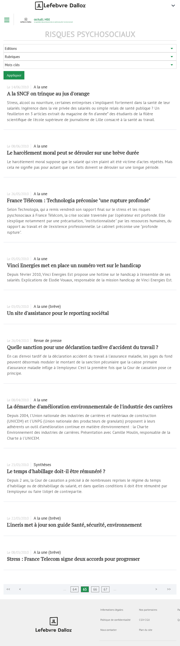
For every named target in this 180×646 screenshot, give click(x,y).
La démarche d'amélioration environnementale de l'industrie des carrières (89, 406)
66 (95, 589)
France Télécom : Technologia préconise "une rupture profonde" (78, 200)
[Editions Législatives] (54, 624)
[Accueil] (48, 22)
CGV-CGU (144, 619)
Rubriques (12, 56)
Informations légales (111, 609)
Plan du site (145, 630)
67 (105, 589)
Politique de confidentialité (115, 619)
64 (74, 589)
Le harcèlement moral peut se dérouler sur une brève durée (73, 152)
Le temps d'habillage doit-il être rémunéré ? (56, 471)
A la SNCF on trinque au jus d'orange (48, 93)
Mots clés (12, 65)
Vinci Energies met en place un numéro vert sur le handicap (74, 265)
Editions (11, 48)
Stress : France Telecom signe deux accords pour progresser (73, 558)
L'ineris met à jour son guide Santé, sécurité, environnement (74, 524)
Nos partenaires (148, 609)
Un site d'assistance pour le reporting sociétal (58, 312)
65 (85, 589)
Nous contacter (108, 630)
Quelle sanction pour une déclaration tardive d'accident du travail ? (82, 347)
